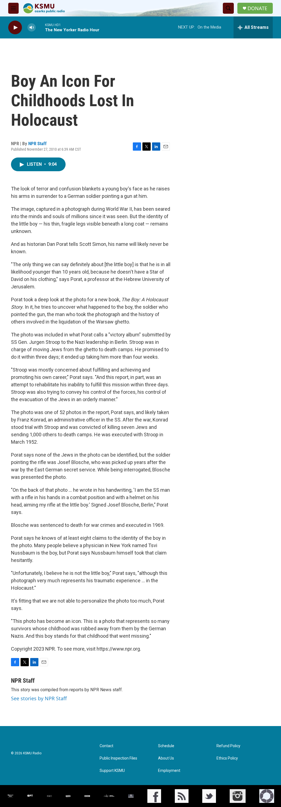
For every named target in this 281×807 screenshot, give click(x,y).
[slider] (40, 27)
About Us (166, 758)
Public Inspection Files (118, 758)
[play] (15, 27)
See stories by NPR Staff (39, 698)
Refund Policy (228, 746)
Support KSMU (112, 771)
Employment (169, 771)
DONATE (257, 8)
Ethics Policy (227, 758)
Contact (106, 746)
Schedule (166, 746)
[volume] (31, 27)
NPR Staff (37, 143)
